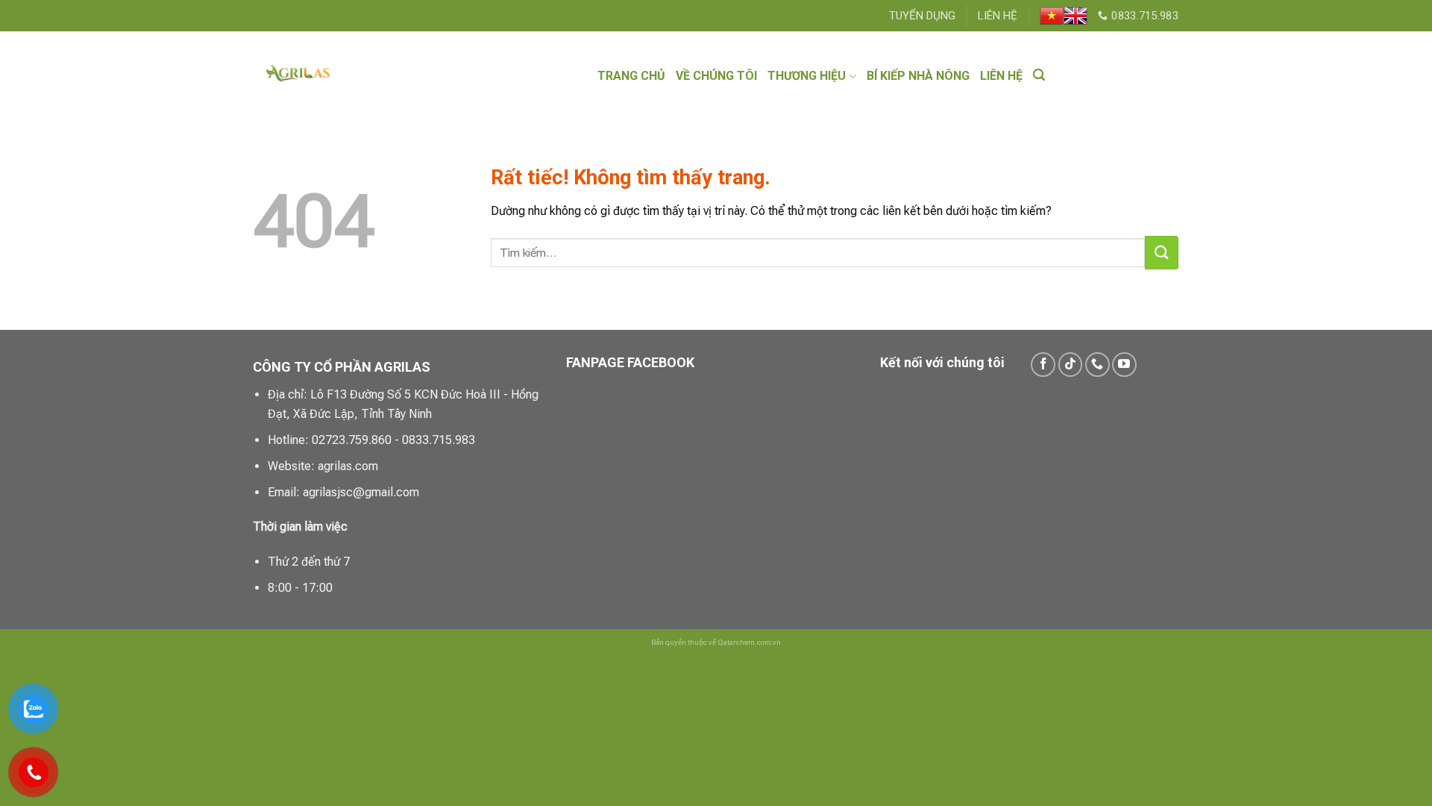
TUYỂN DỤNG (922, 15)
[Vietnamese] (1052, 15)
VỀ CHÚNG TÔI (716, 76)
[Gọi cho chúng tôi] (1097, 364)
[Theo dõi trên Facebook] (1043, 364)
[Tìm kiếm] (1039, 75)
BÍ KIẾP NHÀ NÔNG (918, 76)
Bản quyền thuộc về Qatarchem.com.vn (716, 642)
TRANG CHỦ (631, 76)
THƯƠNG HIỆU (806, 76)
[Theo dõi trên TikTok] (1070, 364)
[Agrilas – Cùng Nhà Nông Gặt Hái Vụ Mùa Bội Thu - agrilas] (348, 75)
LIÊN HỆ (997, 15)
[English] (1075, 15)
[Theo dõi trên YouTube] (1124, 364)
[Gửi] (1161, 252)
